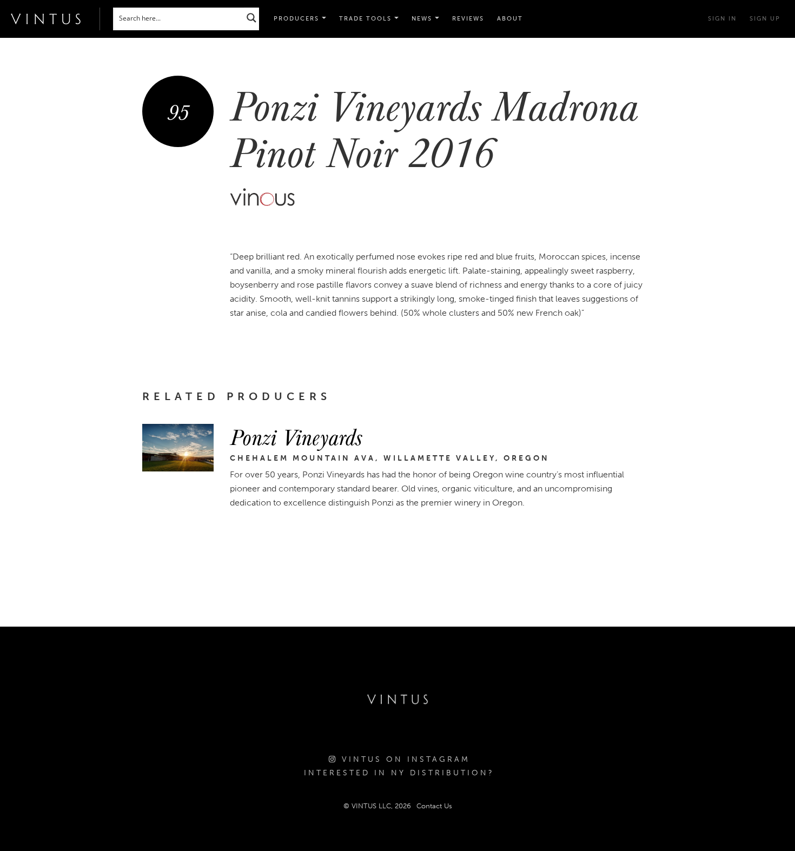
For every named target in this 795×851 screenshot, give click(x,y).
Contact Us (434, 806)
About (510, 18)
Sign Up (765, 18)
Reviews (468, 18)
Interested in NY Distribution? (399, 773)
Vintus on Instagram (403, 759)
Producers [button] (298, 18)
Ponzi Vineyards (296, 436)
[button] (369, 19)
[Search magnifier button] (251, 18)
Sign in (722, 18)
